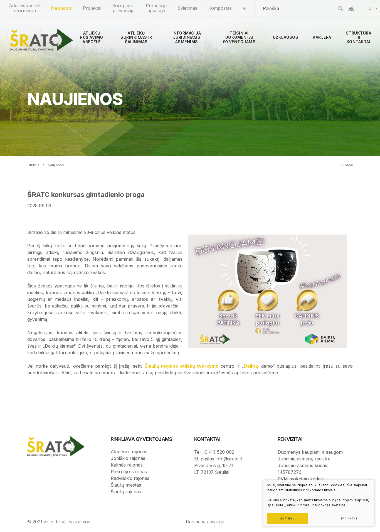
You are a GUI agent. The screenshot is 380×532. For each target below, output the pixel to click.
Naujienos (61, 8)
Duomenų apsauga (205, 521)
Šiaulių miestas (126, 485)
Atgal (349, 165)
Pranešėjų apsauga (156, 8)
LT (371, 8)
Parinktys (349, 518)
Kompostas (220, 8)
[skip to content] (244, 8)
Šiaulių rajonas (126, 491)
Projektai (92, 8)
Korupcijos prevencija (123, 8)
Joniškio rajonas (128, 458)
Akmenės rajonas (129, 451)
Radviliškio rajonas (130, 478)
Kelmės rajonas (127, 465)
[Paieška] (340, 8)
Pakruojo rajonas (129, 471)
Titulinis (33, 165)
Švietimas (187, 8)
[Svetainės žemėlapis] (351, 8)
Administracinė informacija (24, 8)
